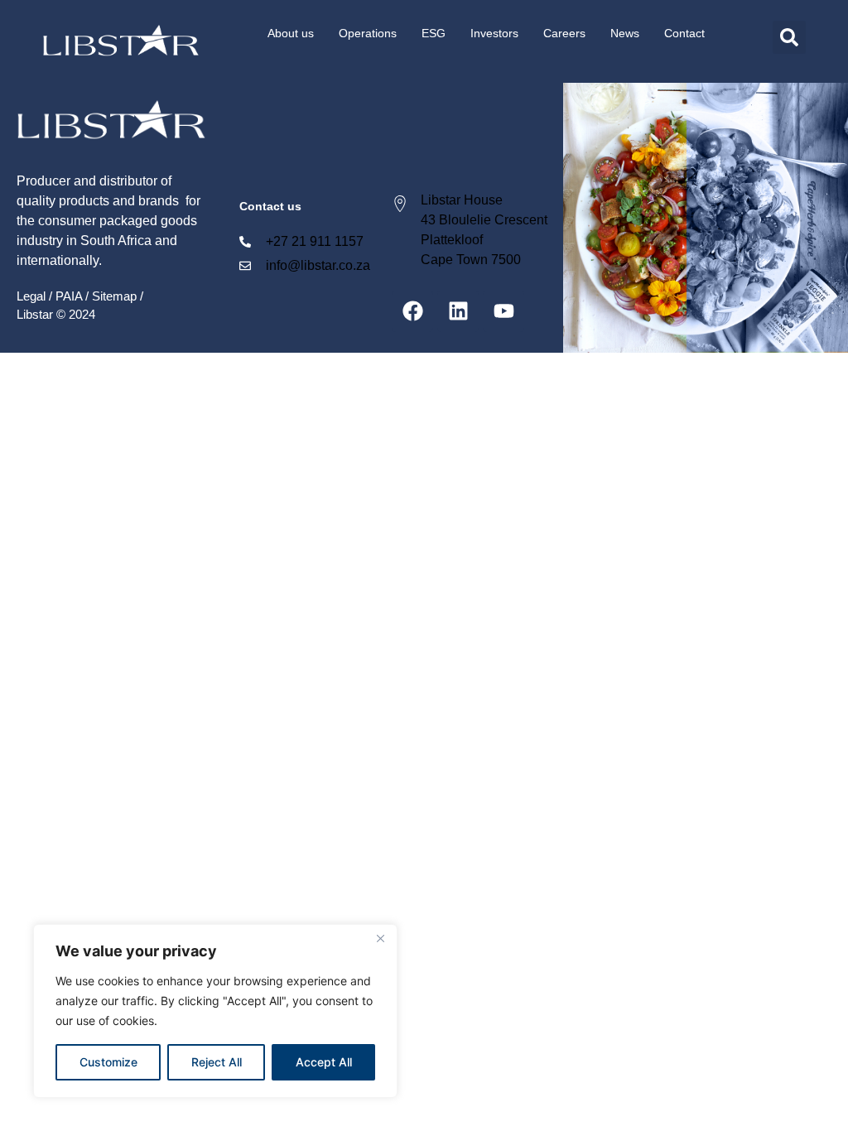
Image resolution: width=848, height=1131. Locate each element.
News (624, 33)
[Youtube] (503, 311)
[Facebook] (412, 311)
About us (290, 33)
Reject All (216, 1062)
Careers (564, 33)
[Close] (380, 938)
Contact (684, 33)
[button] (789, 37)
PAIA (68, 296)
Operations (368, 33)
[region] (215, 1011)
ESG (434, 33)
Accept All (324, 1062)
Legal (31, 296)
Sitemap (114, 296)
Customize (108, 1062)
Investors (494, 33)
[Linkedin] (458, 311)
